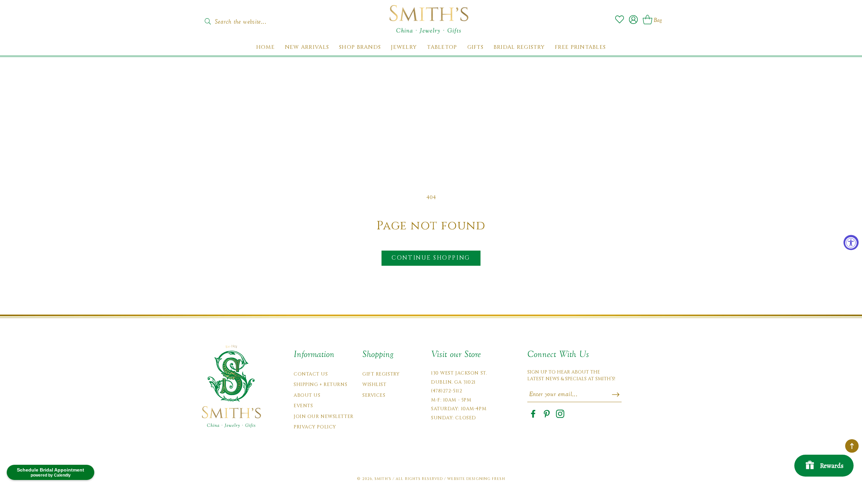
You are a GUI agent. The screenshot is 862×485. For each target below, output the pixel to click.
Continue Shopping (431, 258)
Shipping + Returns (320, 384)
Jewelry (404, 47)
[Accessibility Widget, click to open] (851, 242)
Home (265, 47)
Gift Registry (380, 374)
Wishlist (374, 384)
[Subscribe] (616, 394)
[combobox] (247, 19)
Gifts (475, 47)
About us (307, 395)
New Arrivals (307, 47)
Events (303, 405)
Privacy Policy (315, 427)
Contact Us (311, 374)
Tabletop (442, 47)
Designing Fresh (485, 478)
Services (373, 395)
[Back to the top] (852, 446)
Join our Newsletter (324, 416)
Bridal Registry (519, 47)
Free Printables (580, 47)
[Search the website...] (207, 21)
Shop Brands (360, 47)
